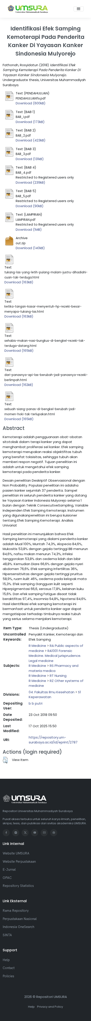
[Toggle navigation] (79, 8)
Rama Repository (16, 910)
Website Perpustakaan (19, 861)
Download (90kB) (30, 206)
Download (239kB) (30, 182)
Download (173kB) (30, 121)
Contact (9, 968)
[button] (5, 760)
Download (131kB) (30, 159)
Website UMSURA (16, 853)
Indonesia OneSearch (18, 927)
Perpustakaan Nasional (20, 919)
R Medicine (37, 645)
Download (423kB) (31, 140)
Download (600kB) (31, 103)
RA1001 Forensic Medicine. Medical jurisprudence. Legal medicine (55, 655)
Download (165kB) (19, 350)
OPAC (7, 878)
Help (6, 960)
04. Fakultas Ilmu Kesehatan (51, 692)
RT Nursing (58, 675)
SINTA (7, 935)
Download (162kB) (18, 384)
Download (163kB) (18, 282)
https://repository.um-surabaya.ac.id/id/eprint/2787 (53, 740)
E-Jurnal (9, 869)
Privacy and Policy (50, 1007)
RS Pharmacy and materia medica (53, 668)
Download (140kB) (30, 248)
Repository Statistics (18, 886)
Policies (8, 976)
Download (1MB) (29, 229)
